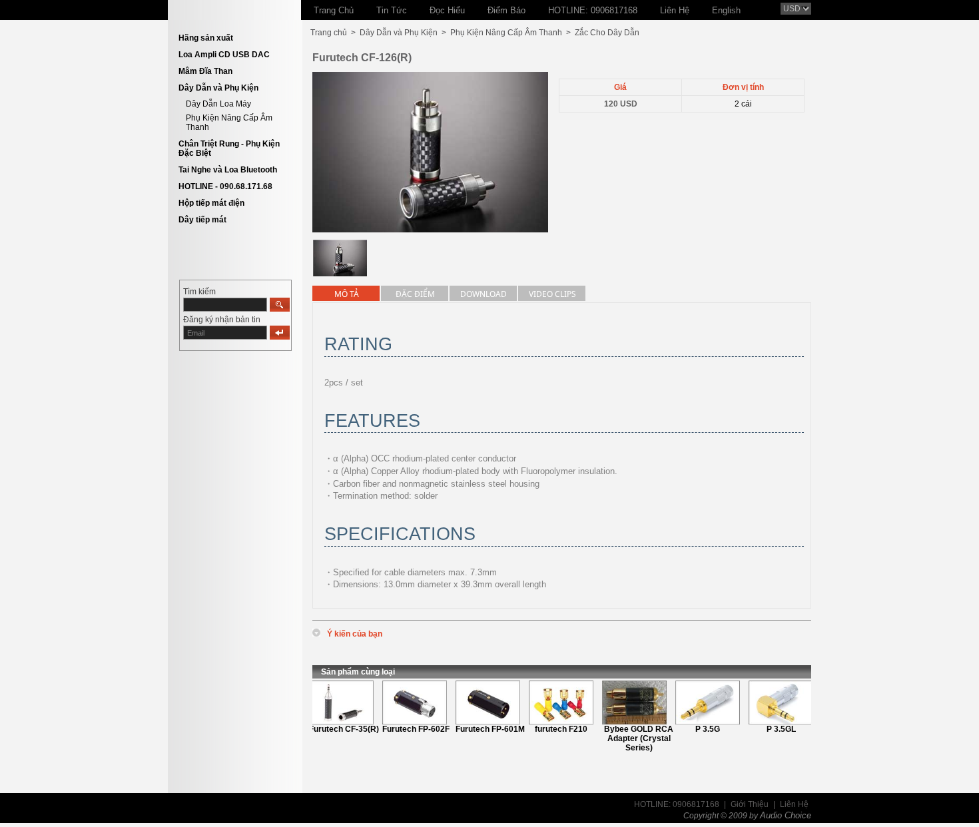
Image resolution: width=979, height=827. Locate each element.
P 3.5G (699, 729)
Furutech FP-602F (408, 729)
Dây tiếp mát (202, 219)
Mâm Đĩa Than (205, 71)
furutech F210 (553, 729)
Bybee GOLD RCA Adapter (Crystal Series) (630, 738)
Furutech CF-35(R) (336, 729)
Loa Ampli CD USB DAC (224, 54)
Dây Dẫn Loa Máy (218, 104)
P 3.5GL (773, 729)
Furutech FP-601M (482, 729)
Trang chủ (328, 32)
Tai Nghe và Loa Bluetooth (227, 169)
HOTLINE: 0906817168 (676, 804)
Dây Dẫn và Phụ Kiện (218, 88)
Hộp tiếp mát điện (211, 203)
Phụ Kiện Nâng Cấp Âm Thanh (506, 32)
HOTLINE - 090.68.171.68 (225, 186)
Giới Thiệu (750, 804)
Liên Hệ (794, 804)
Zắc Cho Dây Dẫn (607, 32)
